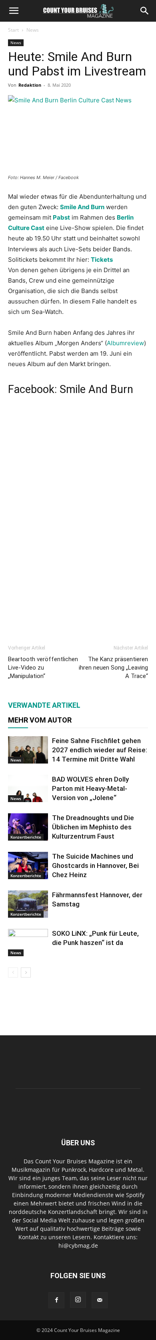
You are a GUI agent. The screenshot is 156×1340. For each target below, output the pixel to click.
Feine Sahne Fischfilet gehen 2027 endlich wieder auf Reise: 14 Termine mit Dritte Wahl (99, 750)
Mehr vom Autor (40, 720)
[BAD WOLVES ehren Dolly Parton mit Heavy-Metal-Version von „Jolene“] (28, 788)
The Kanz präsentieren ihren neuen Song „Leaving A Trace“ (113, 668)
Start (13, 29)
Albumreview (125, 343)
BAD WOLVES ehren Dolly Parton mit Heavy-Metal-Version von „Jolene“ (90, 788)
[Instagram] (78, 1300)
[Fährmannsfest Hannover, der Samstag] (28, 904)
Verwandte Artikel (44, 705)
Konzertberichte (25, 837)
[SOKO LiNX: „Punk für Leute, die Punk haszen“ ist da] (28, 943)
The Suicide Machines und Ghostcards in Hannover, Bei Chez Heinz (95, 865)
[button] (13, 11)
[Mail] (100, 1300)
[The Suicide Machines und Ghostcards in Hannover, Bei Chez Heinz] (28, 866)
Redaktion (29, 85)
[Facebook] (56, 1300)
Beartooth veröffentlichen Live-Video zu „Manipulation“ (43, 668)
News (32, 29)
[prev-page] (13, 972)
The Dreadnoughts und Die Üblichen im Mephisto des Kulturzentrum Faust (93, 827)
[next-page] (26, 972)
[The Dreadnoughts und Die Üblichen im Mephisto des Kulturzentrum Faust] (28, 827)
